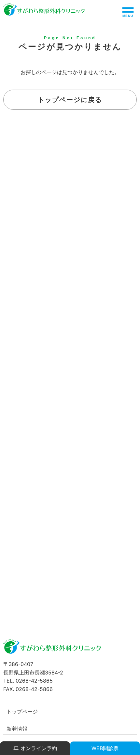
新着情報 (17, 728)
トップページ (22, 711)
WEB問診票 (105, 748)
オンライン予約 (38, 748)
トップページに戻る (70, 100)
